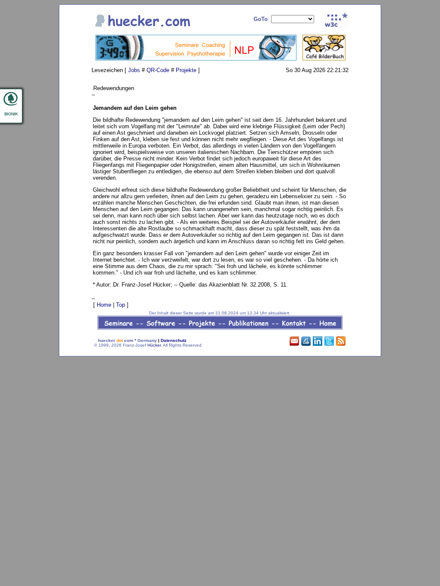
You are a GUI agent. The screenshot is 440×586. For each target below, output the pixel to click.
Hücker (154, 345)
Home (104, 305)
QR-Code (158, 70)
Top (120, 305)
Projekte (186, 70)
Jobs (134, 70)
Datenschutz (173, 340)
